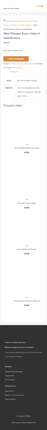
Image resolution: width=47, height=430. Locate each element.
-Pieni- (13, 63)
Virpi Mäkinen (26, 24)
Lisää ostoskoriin (16, 58)
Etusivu (6, 24)
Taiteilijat (15, 24)
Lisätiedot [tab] (14, 71)
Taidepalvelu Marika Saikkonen (11, 8)
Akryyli (20, 63)
